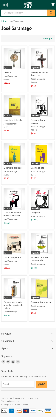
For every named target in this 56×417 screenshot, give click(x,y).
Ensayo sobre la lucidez (41, 302)
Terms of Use (6, 398)
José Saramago (11, 76)
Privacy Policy (34, 398)
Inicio (4, 21)
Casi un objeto (37, 167)
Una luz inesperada (12, 257)
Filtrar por (47, 38)
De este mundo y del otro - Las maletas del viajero (13, 305)
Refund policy (20, 398)
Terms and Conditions (10, 401)
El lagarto (35, 212)
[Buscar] (51, 13)
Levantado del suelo (13, 120)
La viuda (7, 72)
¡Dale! (41, 384)
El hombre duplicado (13, 167)
